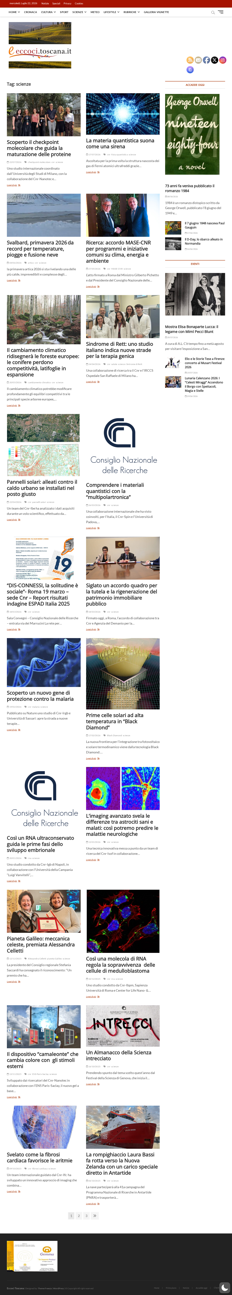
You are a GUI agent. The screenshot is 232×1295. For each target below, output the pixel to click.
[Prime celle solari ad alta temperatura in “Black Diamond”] (123, 674)
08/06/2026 (172, 196)
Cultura (47, 12)
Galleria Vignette (156, 12)
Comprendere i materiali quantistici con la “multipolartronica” (115, 490)
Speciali (56, 3)
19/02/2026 (15, 706)
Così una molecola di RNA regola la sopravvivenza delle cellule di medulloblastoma (120, 964)
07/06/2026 (192, 233)
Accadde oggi (201, 1288)
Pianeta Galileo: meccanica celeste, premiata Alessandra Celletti (41, 944)
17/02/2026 (94, 735)
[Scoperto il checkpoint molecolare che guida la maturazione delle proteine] (43, 114)
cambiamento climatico (39, 382)
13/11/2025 (15, 1074)
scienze (59, 162)
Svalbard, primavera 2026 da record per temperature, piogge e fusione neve (40, 248)
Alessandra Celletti (37, 958)
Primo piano (171, 1288)
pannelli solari (39, 502)
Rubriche (130, 12)
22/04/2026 (15, 502)
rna (29, 858)
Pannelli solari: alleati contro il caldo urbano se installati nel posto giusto (42, 487)
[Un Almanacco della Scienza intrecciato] (123, 1026)
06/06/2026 (192, 249)
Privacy (67, 3)
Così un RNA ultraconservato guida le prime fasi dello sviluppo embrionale (40, 843)
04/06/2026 (15, 262)
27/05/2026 (94, 268)
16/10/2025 (94, 1066)
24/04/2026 (94, 364)
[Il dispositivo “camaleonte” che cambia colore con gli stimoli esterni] (43, 1026)
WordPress (58, 1288)
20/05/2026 (15, 382)
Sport (64, 12)
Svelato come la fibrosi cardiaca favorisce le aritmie (39, 1157)
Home (13, 12)
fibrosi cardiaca (39, 1168)
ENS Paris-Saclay (40, 1074)
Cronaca (30, 12)
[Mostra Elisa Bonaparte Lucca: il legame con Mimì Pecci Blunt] (195, 294)
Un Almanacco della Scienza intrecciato (119, 1055)
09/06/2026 (192, 396)
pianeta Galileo (54, 958)
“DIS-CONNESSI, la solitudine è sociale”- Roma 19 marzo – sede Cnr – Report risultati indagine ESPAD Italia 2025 (42, 594)
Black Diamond (114, 735)
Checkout (218, 1287)
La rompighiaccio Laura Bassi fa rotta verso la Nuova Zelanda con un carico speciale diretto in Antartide (122, 1163)
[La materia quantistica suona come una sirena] (123, 114)
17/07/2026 (94, 154)
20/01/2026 (15, 858)
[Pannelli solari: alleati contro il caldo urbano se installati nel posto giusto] (43, 445)
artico (31, 262)
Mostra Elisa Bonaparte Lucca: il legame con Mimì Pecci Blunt (191, 329)
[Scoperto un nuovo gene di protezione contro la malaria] (43, 662)
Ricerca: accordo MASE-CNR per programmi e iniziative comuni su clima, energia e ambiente (118, 251)
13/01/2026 (94, 842)
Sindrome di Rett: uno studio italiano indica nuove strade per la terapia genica (119, 349)
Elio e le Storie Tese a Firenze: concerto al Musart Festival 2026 (205, 363)
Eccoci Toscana (15, 1288)
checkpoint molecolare (39, 162)
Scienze (77, 12)
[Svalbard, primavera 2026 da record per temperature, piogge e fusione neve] (43, 215)
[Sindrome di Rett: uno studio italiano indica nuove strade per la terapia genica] (123, 316)
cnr (53, 162)
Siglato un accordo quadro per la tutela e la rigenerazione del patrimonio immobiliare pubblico (121, 594)
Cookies (79, 3)
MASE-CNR (117, 268)
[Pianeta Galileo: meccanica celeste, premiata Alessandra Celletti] (43, 911)
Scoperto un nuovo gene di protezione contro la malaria (40, 695)
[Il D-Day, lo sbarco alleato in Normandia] (173, 243)
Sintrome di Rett (134, 364)
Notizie (45, 3)
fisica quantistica (119, 154)
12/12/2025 (15, 958)
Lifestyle (110, 12)
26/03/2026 (94, 505)
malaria (36, 706)
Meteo (95, 12)
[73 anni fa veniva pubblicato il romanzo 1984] (195, 134)
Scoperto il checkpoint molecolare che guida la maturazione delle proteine (39, 147)
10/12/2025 (94, 978)
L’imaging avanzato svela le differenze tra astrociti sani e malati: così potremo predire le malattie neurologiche (122, 824)
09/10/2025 (15, 1168)
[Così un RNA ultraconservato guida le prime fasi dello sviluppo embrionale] (43, 799)
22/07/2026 (15, 162)
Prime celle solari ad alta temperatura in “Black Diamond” (115, 721)
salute (114, 364)
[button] (224, 1287)
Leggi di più (17, 185)
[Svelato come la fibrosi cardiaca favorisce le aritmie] (43, 1127)
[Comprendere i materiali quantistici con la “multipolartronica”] (123, 446)
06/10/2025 (94, 1180)
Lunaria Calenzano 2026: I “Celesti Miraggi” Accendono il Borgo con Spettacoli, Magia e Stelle (204, 384)
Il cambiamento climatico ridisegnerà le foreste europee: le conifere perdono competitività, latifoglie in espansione (43, 362)
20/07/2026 (172, 337)
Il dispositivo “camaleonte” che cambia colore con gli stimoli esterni (42, 1059)
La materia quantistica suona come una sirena (120, 143)
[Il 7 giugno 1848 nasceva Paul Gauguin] (173, 228)
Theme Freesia (45, 1288)
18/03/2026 (15, 611)
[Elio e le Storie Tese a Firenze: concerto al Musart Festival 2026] (173, 362)
